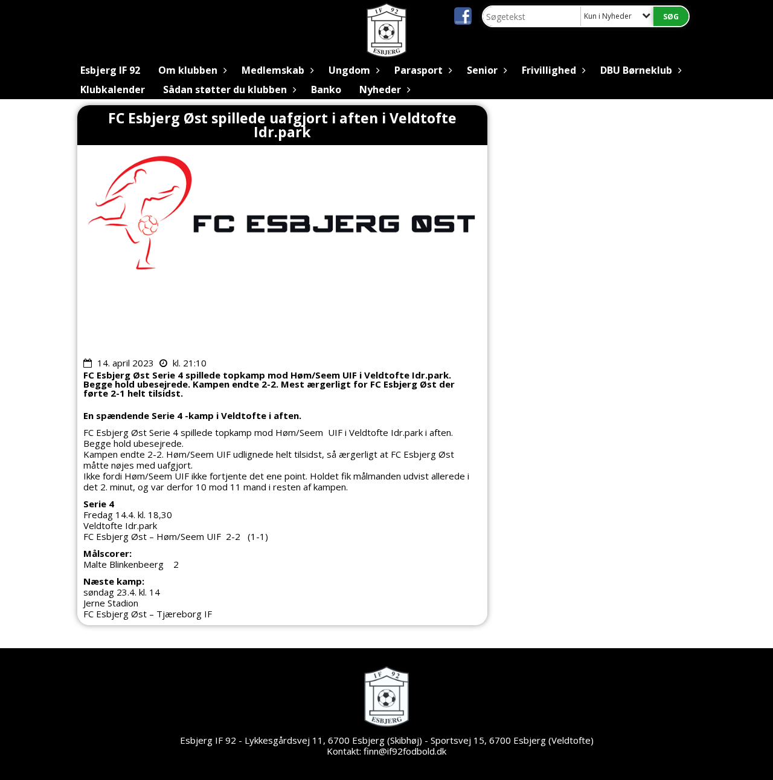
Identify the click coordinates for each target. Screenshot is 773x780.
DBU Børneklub (636, 70)
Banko (326, 89)
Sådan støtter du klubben (225, 89)
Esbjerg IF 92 (110, 70)
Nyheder (380, 89)
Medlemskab (273, 70)
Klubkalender (112, 89)
